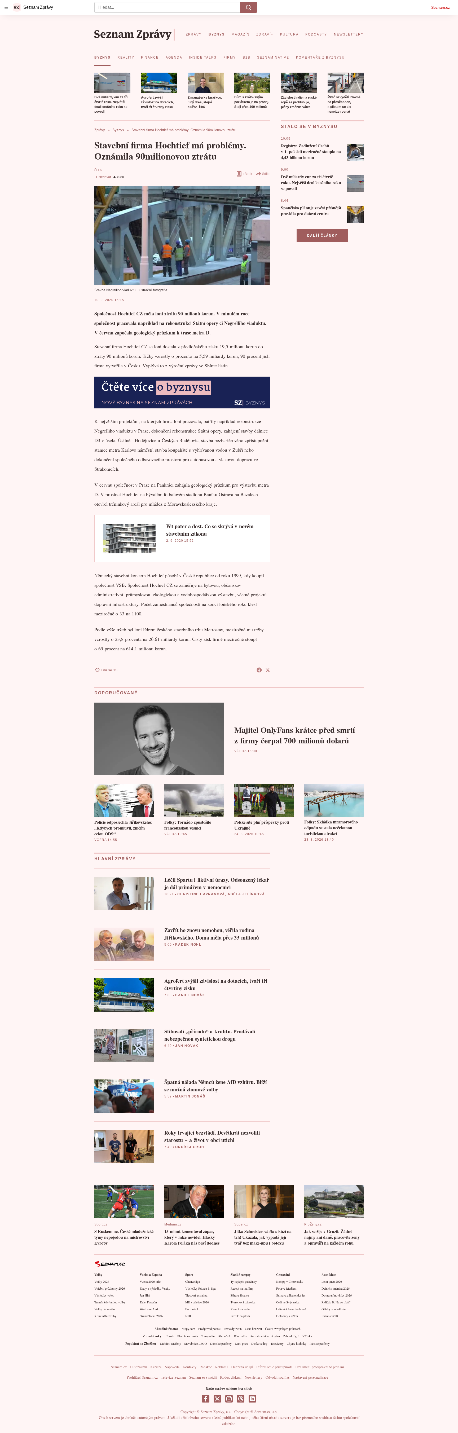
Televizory (277, 1343)
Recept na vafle (240, 1309)
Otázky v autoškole (334, 1309)
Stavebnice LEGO (195, 1343)
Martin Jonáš (190, 1096)
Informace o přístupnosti (274, 1366)
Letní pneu (241, 1343)
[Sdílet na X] (267, 670)
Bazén (170, 1336)
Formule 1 (191, 1309)
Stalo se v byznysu (309, 126)
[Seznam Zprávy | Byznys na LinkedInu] (252, 1399)
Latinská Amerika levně (291, 1309)
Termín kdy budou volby (109, 1302)
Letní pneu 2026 (332, 1281)
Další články (322, 235)
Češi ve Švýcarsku (288, 1302)
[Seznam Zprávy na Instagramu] (229, 1399)
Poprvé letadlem (286, 1288)
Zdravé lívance (240, 1295)
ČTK (98, 170)
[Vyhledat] (248, 7)
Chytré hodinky (296, 1343)
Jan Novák (187, 1046)
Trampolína (208, 1336)
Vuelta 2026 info (150, 1281)
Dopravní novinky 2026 (337, 1295)
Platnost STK (330, 1316)
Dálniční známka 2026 (336, 1288)
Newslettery (253, 1377)
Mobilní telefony (170, 1343)
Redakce (206, 1366)
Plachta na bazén (187, 1336)
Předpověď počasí (209, 1328)
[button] (112, 83)
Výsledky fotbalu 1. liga (200, 1288)
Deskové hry (259, 1343)
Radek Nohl (188, 944)
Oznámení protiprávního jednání (320, 1366)
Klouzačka (240, 1336)
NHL (188, 1316)
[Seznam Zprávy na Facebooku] (205, 1399)
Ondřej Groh (189, 1147)
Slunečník (224, 1336)
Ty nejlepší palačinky (244, 1281)
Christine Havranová (201, 894)
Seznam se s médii (203, 1377)
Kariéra (155, 1366)
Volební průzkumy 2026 (109, 1288)
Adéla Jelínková (246, 894)
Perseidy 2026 (233, 1328)
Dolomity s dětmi (287, 1316)
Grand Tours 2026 (151, 1316)
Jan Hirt (145, 1295)
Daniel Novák (190, 995)
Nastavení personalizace (310, 1377)
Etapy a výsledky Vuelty (155, 1288)
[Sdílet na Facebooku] (259, 670)
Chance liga (192, 1281)
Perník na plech (240, 1316)
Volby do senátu (104, 1309)
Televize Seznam (173, 1377)
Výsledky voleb (104, 1295)
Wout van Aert (149, 1309)
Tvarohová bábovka (243, 1302)
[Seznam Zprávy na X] (217, 1399)
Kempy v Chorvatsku (289, 1281)
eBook (247, 174)
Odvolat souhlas (277, 1377)
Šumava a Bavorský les (291, 1295)
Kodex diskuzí (230, 1377)
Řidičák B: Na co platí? (336, 1302)
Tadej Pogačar (148, 1302)
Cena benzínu (253, 1328)
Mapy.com (188, 1328)
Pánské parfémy (320, 1343)
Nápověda (172, 1366)
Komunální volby (105, 1316)
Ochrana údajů (242, 1366)
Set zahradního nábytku (265, 1336)
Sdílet (266, 174)
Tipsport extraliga (196, 1295)
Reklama (221, 1366)
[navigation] (6, 7)
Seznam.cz (440, 7)
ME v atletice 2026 (197, 1302)
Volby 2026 (101, 1281)
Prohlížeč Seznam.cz (142, 1377)
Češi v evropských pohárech (283, 1328)
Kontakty (189, 1366)
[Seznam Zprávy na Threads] (240, 1399)
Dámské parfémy (221, 1343)
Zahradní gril (291, 1336)
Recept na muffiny (242, 1288)
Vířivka (307, 1336)
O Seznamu (138, 1366)
